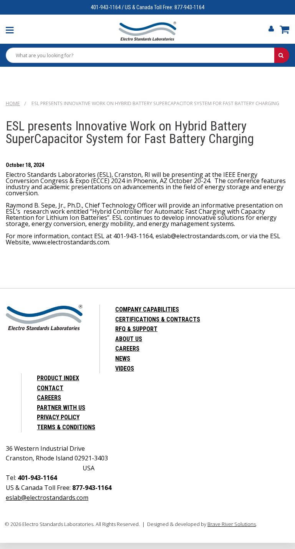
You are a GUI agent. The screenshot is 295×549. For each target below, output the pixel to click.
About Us (128, 339)
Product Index (58, 378)
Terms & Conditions (66, 427)
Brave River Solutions (231, 524)
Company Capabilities (147, 309)
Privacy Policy (58, 417)
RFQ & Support (136, 329)
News (122, 358)
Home (13, 103)
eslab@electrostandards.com (47, 497)
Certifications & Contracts (157, 319)
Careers (127, 348)
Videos (124, 368)
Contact (50, 388)
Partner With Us (61, 407)
